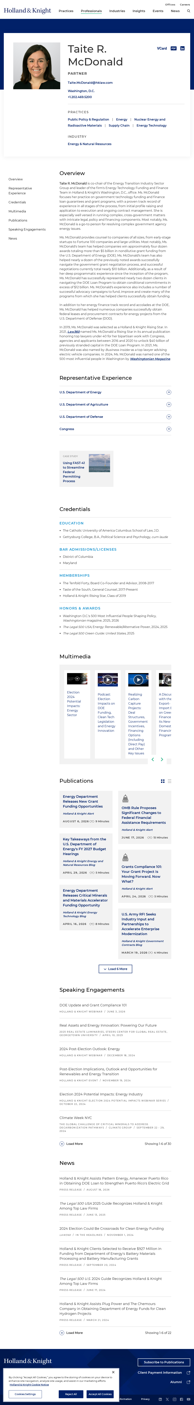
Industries (117, 11)
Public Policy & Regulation (88, 119)
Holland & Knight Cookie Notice (29, 1384)
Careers (185, 4)
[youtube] (188, 1399)
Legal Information (121, 1399)
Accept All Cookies (100, 1394)
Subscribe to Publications (164, 1362)
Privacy (145, 1399)
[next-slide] (162, 759)
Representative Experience (20, 191)
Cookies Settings (25, 1394)
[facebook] (181, 1399)
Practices (66, 11)
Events (158, 11)
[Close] (113, 1372)
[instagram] (174, 1399)
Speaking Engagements (27, 229)
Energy (121, 119)
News (175, 11)
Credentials (17, 202)
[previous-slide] (152, 759)
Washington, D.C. (81, 91)
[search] (188, 11)
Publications (18, 220)
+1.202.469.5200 (80, 97)
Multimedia (17, 211)
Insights (139, 11)
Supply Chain (119, 125)
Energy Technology (152, 125)
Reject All (71, 1394)
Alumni (176, 1382)
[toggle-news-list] (169, 781)
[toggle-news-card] (162, 781)
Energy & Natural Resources (89, 144)
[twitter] (167, 1399)
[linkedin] (160, 1399)
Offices (170, 4)
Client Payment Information (160, 1372)
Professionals (91, 11)
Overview (16, 179)
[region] (61, 1385)
